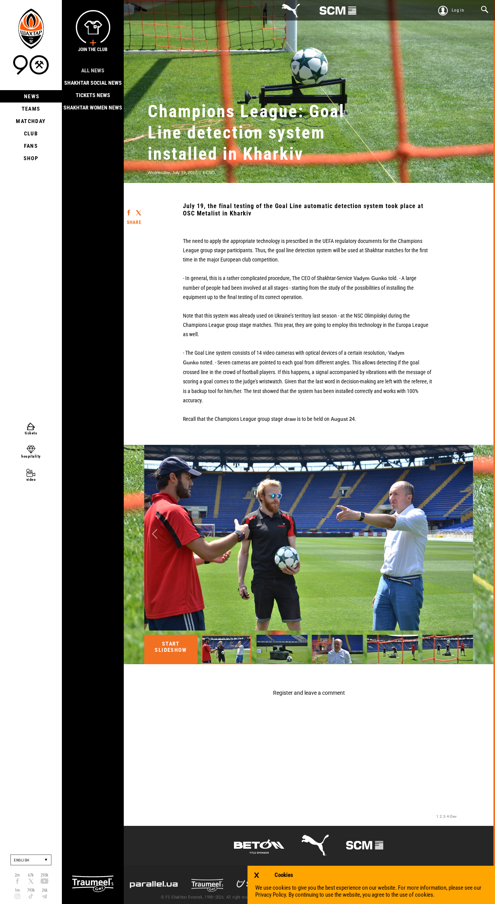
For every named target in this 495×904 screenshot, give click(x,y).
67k (31, 875)
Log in (458, 10)
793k (31, 890)
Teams (31, 109)
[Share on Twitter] (138, 209)
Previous (154, 533)
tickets (31, 433)
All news (92, 70)
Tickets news (93, 95)
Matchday (31, 121)
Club (31, 133)
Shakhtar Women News (92, 107)
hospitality (31, 456)
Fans (31, 146)
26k (45, 890)
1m (17, 890)
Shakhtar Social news (93, 83)
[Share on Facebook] (128, 208)
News (31, 96)
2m (17, 875)
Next (462, 533)
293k (44, 875)
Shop (31, 158)
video (31, 479)
